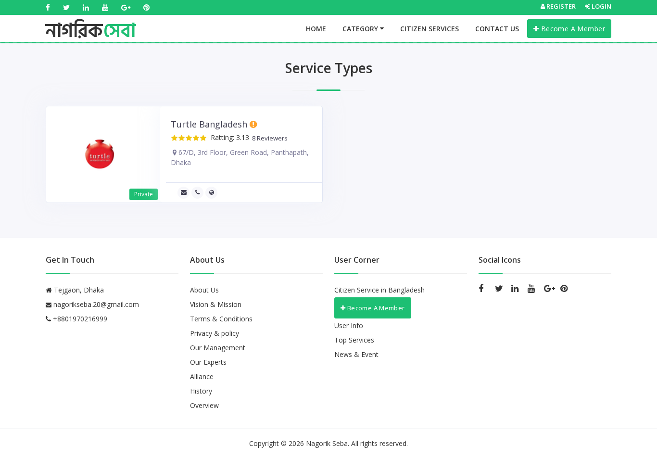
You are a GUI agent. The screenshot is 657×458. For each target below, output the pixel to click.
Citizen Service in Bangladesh (379, 289)
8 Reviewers (268, 138)
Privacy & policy (214, 333)
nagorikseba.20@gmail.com (96, 304)
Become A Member (572, 28)
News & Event (356, 354)
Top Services (354, 339)
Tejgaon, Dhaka (78, 289)
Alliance (202, 376)
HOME (316, 28)
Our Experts (208, 362)
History (201, 390)
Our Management (217, 347)
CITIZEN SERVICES (429, 28)
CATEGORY (361, 28)
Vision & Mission (215, 304)
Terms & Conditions (221, 318)
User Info (348, 325)
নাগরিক (91, 21)
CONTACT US (497, 28)
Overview (204, 405)
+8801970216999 (79, 318)
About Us (204, 289)
